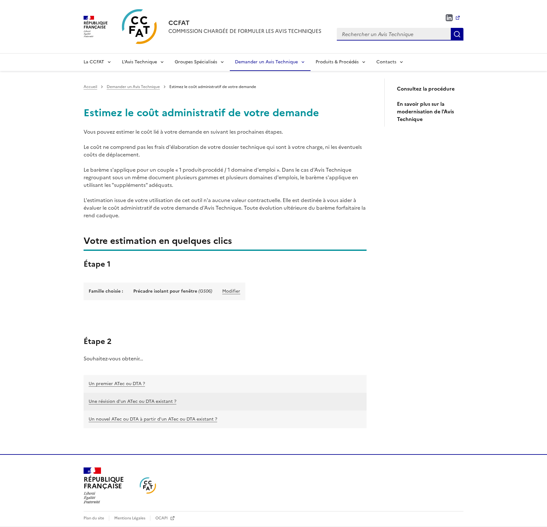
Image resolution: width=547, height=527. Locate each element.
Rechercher (457, 34)
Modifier (231, 291)
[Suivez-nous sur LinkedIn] (452, 18)
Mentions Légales (130, 518)
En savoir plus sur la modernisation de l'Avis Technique (425, 111)
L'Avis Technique (139, 62)
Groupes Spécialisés (196, 62)
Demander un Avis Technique (266, 62)
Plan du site (94, 518)
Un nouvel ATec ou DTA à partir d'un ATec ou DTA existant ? (153, 419)
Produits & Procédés (337, 62)
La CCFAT (94, 62)
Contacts (386, 62)
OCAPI (162, 518)
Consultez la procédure (426, 88)
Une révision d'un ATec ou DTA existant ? (132, 401)
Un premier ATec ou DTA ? (117, 383)
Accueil (90, 87)
